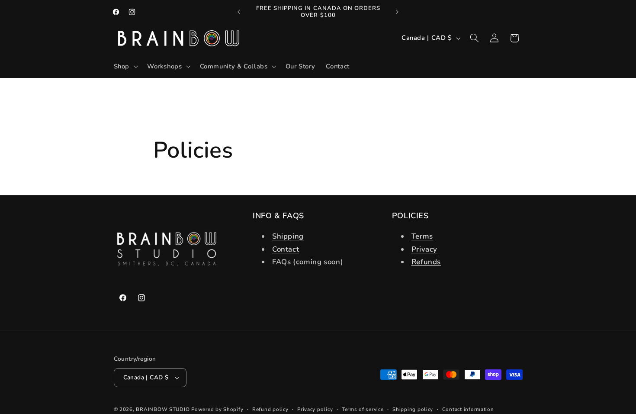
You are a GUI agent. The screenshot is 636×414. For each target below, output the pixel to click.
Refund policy (270, 409)
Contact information (468, 409)
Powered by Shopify (217, 409)
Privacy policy (315, 409)
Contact (285, 249)
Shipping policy (412, 409)
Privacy (424, 249)
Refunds (426, 262)
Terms (422, 236)
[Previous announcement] (238, 11)
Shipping (288, 236)
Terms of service (363, 409)
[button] (124, 66)
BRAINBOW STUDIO (163, 409)
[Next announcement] (397, 11)
